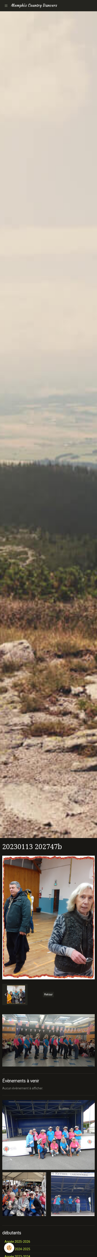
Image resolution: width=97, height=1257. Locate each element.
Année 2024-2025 (17, 1249)
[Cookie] (9, 1248)
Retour (48, 994)
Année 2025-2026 (17, 1241)
